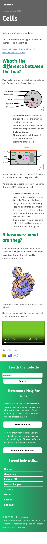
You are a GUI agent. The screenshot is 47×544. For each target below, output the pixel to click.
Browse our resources (22, 450)
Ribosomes (7, 52)
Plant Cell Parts (26, 49)
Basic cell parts (9, 49)
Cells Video (19, 52)
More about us (22, 424)
